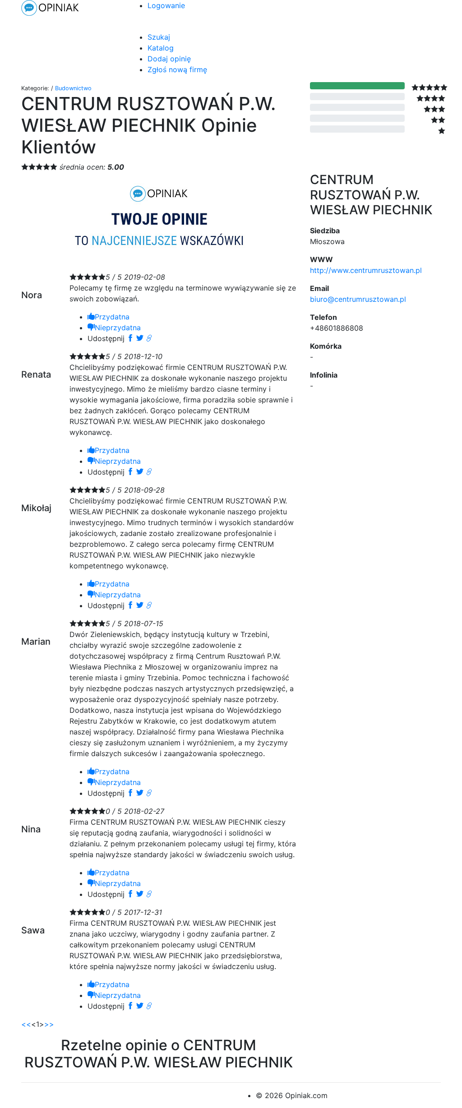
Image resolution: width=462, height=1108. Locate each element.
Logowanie (166, 5)
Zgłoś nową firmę (177, 69)
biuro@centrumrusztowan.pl (358, 299)
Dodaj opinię (169, 58)
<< (26, 1024)
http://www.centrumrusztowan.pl (366, 270)
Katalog (161, 47)
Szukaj (159, 37)
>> (49, 1024)
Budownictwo (73, 88)
